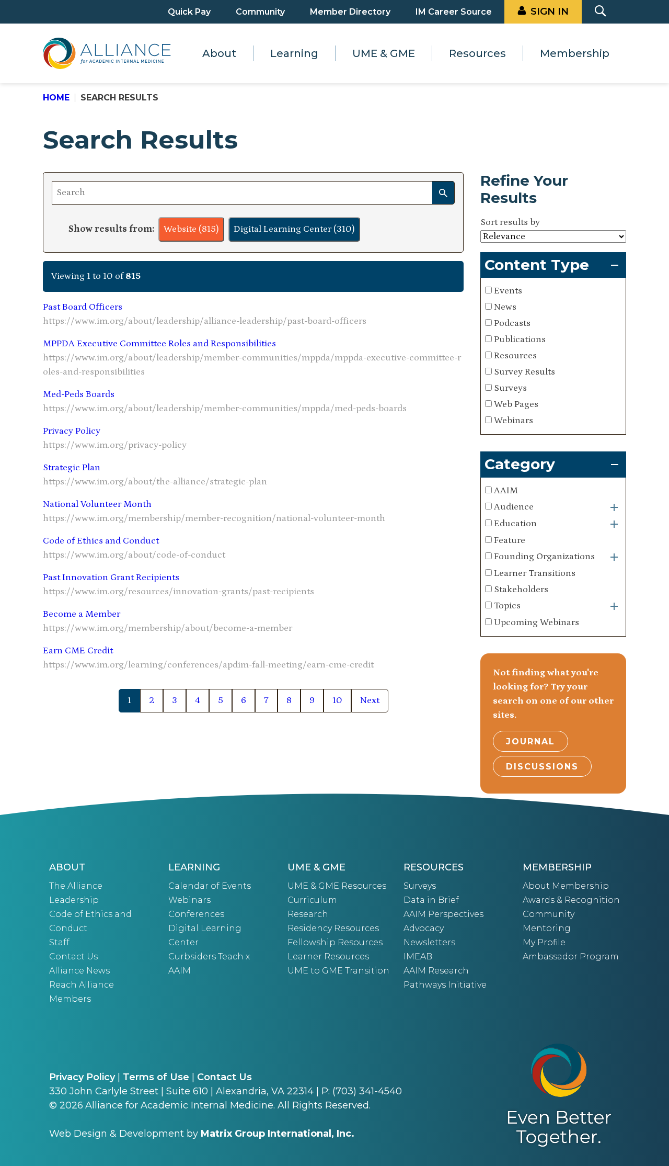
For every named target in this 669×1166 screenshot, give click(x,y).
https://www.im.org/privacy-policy (115, 445)
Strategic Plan (71, 467)
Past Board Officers (82, 307)
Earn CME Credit (78, 651)
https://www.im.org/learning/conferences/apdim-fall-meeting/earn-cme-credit (208, 665)
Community (260, 12)
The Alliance (75, 886)
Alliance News (79, 971)
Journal (530, 741)
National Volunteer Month (97, 504)
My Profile (544, 942)
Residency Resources (333, 928)
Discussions (542, 767)
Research (307, 914)
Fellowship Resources (335, 942)
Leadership (74, 900)
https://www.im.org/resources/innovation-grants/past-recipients (178, 591)
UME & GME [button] (383, 53)
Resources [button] (477, 53)
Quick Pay (189, 12)
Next (369, 700)
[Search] (443, 193)
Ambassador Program (571, 956)
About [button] (219, 53)
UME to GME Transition (338, 971)
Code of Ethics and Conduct (101, 541)
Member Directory (350, 12)
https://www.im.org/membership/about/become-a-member (167, 628)
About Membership (566, 886)
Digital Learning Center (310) (294, 229)
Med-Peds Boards (78, 394)
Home (56, 98)
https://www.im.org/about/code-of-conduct (134, 555)
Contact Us (73, 956)
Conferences (196, 914)
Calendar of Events (209, 886)
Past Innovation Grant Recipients (111, 577)
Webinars (189, 900)
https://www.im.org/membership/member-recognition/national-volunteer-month (214, 518)
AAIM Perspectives (443, 914)
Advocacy (423, 928)
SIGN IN (549, 11)
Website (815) (191, 229)
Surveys (419, 886)
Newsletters (429, 942)
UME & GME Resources (336, 886)
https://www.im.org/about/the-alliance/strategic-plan (155, 482)
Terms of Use (156, 1077)
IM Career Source (454, 12)
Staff (59, 942)
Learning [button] (294, 53)
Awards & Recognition (571, 900)
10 (337, 700)
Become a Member (81, 614)
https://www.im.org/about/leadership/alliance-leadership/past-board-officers (204, 321)
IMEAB (417, 956)
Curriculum (312, 900)
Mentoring (547, 928)
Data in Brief (431, 900)
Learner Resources (328, 956)
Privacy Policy (71, 431)
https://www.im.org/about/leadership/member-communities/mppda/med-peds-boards (225, 408)
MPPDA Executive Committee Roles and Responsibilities (159, 343)
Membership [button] (574, 53)
